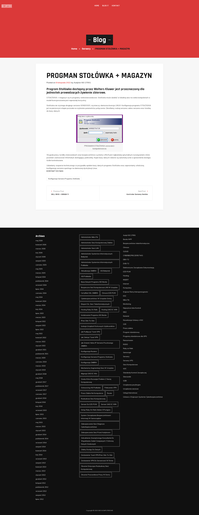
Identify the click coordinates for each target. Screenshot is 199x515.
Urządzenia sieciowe (131, 389)
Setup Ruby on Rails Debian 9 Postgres (95, 410)
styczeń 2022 (40, 346)
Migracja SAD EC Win (89, 374)
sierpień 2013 (41, 463)
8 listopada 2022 (63, 82)
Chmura (126, 247)
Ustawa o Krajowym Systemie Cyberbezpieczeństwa (143, 397)
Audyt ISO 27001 (129, 235)
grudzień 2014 (41, 434)
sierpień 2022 (41, 325)
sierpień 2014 (41, 447)
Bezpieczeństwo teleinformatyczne (136, 243)
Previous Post (58, 191)
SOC (124, 369)
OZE (124, 324)
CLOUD (125, 251)
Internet (126, 284)
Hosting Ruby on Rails (89, 310)
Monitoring (127, 304)
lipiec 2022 (40, 329)
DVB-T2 (126, 264)
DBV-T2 (126, 259)
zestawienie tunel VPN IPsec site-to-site (96, 455)
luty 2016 (39, 406)
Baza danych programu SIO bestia (94, 282)
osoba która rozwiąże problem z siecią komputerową (96, 380)
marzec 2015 (40, 426)
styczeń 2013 (40, 475)
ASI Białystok (105, 271)
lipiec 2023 (40, 313)
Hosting (126, 276)
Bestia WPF (127, 239)
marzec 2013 (40, 471)
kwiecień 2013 (41, 467)
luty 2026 (39, 253)
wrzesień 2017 (41, 390)
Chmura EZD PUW (109, 293)
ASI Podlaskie (86, 276)
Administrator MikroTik (89, 237)
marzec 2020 (40, 358)
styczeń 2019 (40, 370)
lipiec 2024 (40, 289)
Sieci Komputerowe (130, 365)
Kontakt (116, 5)
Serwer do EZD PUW (89, 404)
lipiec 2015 (40, 414)
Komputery (127, 288)
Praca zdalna (128, 328)
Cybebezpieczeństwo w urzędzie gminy (96, 299)
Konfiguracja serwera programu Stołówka (64, 179)
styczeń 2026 (40, 257)
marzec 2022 (40, 342)
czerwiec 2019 (41, 362)
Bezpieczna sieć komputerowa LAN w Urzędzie (99, 287)
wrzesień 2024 (41, 285)
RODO (125, 344)
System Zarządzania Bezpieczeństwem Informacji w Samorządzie (96, 416)
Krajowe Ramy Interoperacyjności (135, 292)
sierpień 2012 (41, 495)
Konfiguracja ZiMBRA (89, 362)
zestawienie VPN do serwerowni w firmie (97, 461)
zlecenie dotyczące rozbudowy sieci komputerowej (95, 467)
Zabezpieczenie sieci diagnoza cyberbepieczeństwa (92, 425)
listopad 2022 (41, 321)
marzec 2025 (40, 273)
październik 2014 (42, 439)
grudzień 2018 (41, 374)
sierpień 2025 (41, 261)
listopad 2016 (41, 402)
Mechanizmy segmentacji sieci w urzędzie (97, 368)
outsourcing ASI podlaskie (91, 388)
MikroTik (126, 300)
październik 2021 (42, 354)
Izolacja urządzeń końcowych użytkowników (98, 326)
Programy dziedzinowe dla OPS (135, 336)
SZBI (125, 381)
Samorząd (127, 352)
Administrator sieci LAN (90, 248)
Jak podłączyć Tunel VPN (90, 332)
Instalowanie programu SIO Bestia (94, 315)
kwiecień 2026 (41, 245)
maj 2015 (39, 422)
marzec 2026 (40, 249)
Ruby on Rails (128, 348)
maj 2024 (39, 297)
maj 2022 (39, 333)
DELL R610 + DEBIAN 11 (60, 194)
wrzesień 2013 (41, 459)
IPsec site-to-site (87, 321)
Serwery (86, 48)
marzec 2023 (40, 317)
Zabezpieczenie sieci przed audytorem (95, 432)
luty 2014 (39, 455)
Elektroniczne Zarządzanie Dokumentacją (138, 268)
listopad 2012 (41, 483)
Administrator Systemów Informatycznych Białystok (96, 255)
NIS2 (125, 312)
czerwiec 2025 (41, 265)
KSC (124, 296)
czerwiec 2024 (41, 293)
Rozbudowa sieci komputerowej (93, 399)
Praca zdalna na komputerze (92, 393)
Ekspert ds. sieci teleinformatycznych (95, 304)
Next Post (142, 191)
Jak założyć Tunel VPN (89, 337)
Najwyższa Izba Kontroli (132, 308)
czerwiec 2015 (41, 418)
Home (96, 5)
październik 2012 (42, 487)
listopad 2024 (41, 277)
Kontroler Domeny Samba (137, 194)
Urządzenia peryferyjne (131, 385)
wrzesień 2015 (41, 410)
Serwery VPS (128, 360)
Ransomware (128, 340)
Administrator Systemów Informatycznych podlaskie (96, 263)
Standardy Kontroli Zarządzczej (134, 373)
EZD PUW (127, 272)
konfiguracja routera (89, 351)
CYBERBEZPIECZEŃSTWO (133, 255)
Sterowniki (127, 377)
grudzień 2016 (41, 398)
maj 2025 (39, 269)
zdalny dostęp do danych (90, 450)
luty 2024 (39, 309)
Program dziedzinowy (131, 332)
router (109, 393)
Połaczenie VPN (111, 388)
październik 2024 (42, 281)
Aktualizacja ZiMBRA (88, 271)
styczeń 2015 (40, 430)
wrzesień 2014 (41, 443)
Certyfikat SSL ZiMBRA (89, 293)
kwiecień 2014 (41, 451)
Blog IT (105, 5)
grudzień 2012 (41, 479)
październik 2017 (42, 386)
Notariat (126, 316)
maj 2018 (39, 378)
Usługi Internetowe (130, 393)
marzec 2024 (40, 305)
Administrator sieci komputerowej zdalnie (97, 243)
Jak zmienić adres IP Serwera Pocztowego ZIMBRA (97, 344)
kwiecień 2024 (41, 301)
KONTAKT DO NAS (55, 171)
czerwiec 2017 (41, 394)
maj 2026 (39, 241)
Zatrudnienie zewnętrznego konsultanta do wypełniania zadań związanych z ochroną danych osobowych (97, 441)
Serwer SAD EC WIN (108, 404)
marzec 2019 (40, 366)
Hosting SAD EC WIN (109, 310)
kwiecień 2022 (41, 338)
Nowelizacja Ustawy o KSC (133, 320)
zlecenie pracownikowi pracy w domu (95, 475)
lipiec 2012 (40, 499)
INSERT (126, 280)
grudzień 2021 (41, 350)
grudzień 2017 (41, 382)
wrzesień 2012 (41, 491)
